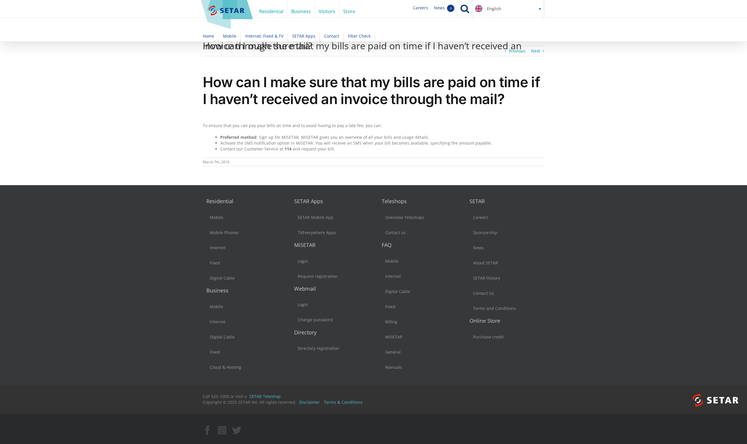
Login (303, 261)
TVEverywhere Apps (317, 232)
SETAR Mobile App (316, 217)
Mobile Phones (224, 232)
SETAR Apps (308, 201)
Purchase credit (488, 337)
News (443, 7)
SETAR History (486, 278)
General (393, 352)
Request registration (318, 276)
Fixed (215, 263)
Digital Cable (222, 278)
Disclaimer (309, 402)
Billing (391, 321)
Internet (218, 247)
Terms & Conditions (343, 402)
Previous (517, 51)
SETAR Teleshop (265, 396)
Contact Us (483, 293)
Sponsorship (485, 232)
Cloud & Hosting (225, 367)
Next (535, 51)
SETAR (477, 201)
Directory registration (318, 348)
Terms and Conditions (494, 308)
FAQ (387, 244)
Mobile (216, 217)
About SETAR (485, 263)
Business (217, 290)
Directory (305, 332)
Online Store (485, 320)
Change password (315, 319)
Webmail (305, 288)
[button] (508, 8)
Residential (219, 201)
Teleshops (394, 201)
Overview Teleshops (404, 217)
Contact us (395, 232)
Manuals (393, 367)
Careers (420, 7)
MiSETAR (304, 244)
